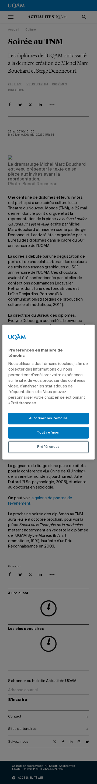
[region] (48, 392)
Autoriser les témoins (48, 418)
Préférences (48, 446)
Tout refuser (48, 432)
